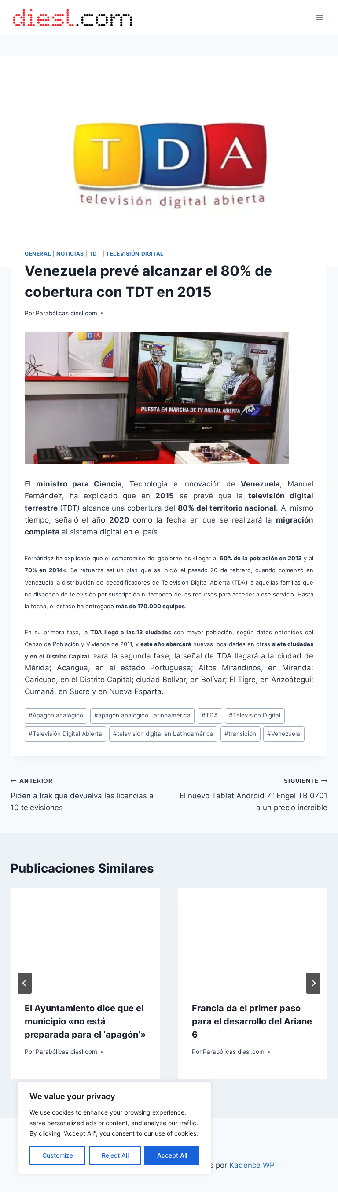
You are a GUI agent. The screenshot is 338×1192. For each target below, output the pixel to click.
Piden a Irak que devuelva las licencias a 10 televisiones (82, 794)
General (38, 253)
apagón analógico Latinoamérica (142, 715)
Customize (57, 1155)
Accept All (172, 1155)
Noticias (70, 253)
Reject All (115, 1155)
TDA (210, 715)
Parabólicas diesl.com (66, 313)
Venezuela (283, 733)
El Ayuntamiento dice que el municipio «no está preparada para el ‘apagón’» (85, 1021)
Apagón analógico (56, 715)
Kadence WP (252, 1165)
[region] (114, 1128)
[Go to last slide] (25, 983)
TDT (95, 253)
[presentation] (85, 938)
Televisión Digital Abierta (65, 733)
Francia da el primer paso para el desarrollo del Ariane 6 (252, 1021)
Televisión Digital (135, 253)
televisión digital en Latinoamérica (163, 733)
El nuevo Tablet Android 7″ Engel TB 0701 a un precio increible (253, 794)
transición (240, 733)
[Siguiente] (313, 983)
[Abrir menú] (319, 17)
